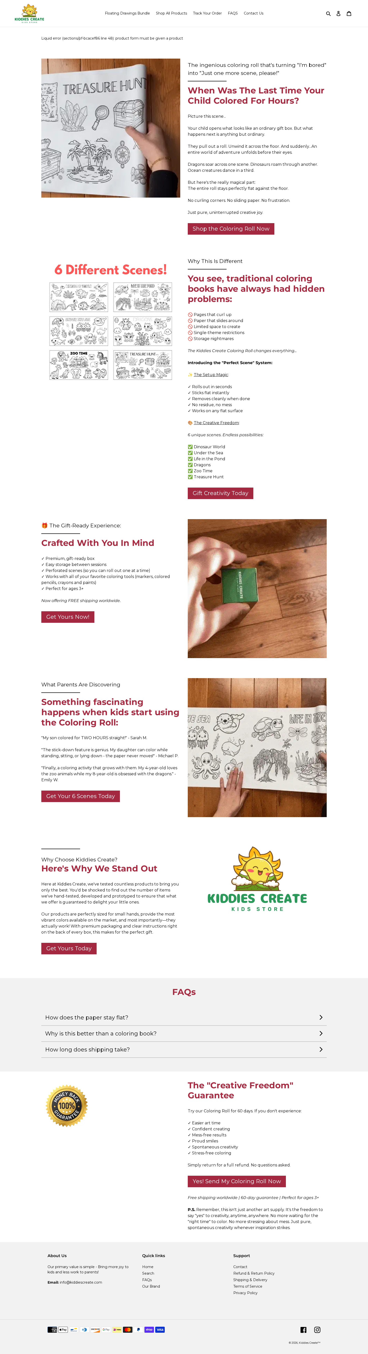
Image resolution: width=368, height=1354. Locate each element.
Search (148, 1273)
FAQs (147, 1280)
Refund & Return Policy (254, 1273)
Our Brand (151, 1286)
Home (147, 1267)
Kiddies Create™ (309, 1342)
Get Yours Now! (67, 617)
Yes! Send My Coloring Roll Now (237, 1181)
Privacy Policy (245, 1293)
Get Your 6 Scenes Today (80, 796)
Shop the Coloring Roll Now (231, 228)
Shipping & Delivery (250, 1280)
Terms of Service (247, 1286)
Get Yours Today (69, 948)
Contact (240, 1267)
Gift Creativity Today (220, 493)
